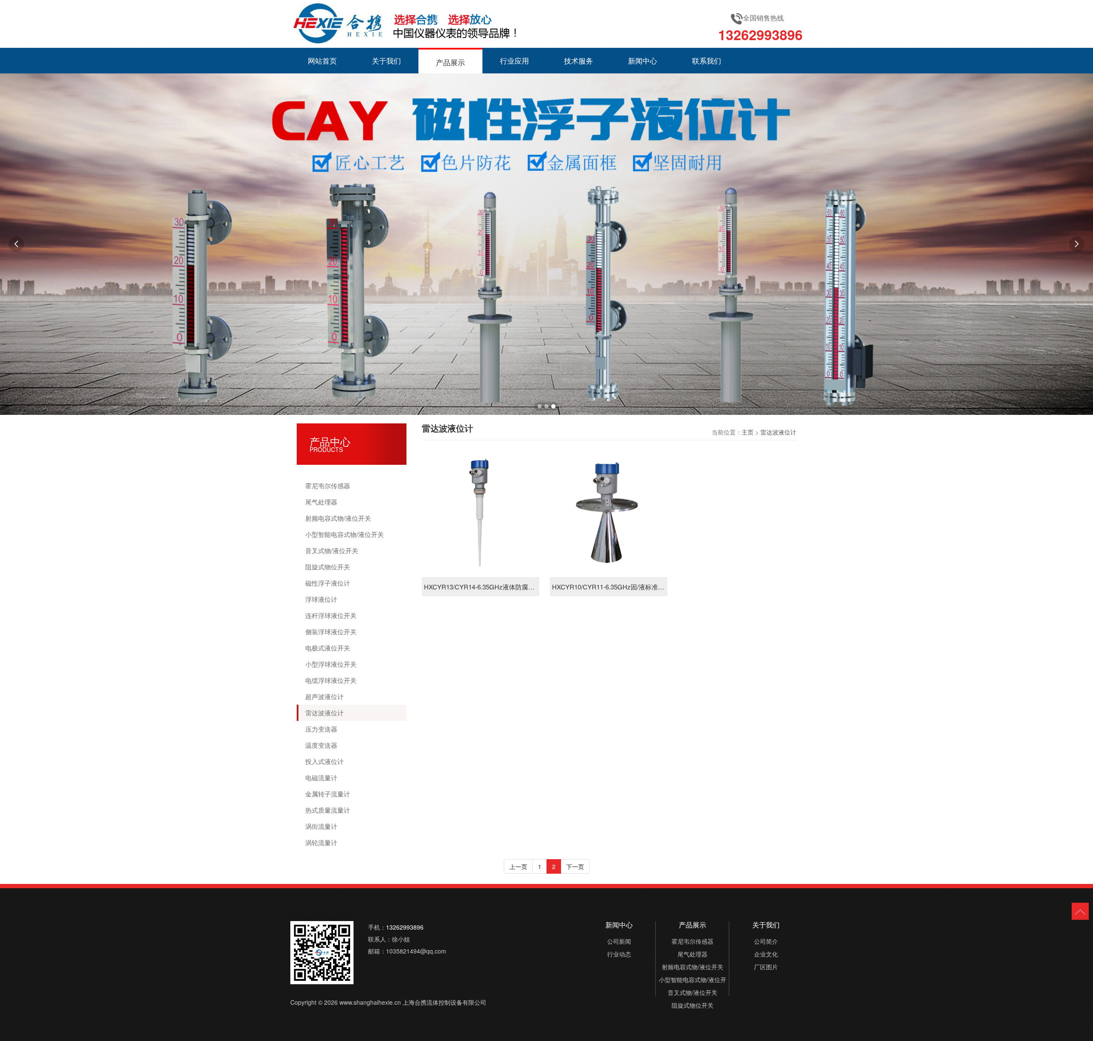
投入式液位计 (324, 761)
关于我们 (386, 60)
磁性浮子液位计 (327, 582)
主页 (748, 432)
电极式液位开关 (327, 647)
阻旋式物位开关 (327, 566)
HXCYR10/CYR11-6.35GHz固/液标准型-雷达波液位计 (608, 586)
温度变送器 (321, 745)
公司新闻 (619, 941)
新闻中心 (642, 60)
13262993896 (760, 34)
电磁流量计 (321, 777)
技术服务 (578, 60)
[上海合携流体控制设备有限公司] (405, 24)
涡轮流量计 (321, 842)
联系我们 (706, 60)
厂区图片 (766, 966)
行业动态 (619, 954)
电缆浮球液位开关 (331, 680)
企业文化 (766, 954)
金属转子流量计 (327, 793)
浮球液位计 (321, 599)
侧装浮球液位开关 (331, 631)
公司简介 (766, 941)
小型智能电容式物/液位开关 (344, 534)
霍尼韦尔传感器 (327, 485)
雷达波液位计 (324, 712)
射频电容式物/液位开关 (338, 517)
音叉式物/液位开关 (331, 550)
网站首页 (322, 60)
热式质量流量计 (327, 809)
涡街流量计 (321, 826)
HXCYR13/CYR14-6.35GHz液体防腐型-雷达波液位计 (480, 586)
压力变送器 (321, 728)
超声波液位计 (324, 696)
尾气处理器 (321, 501)
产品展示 (450, 62)
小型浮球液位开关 (331, 663)
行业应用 (514, 60)
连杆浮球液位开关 (331, 615)
